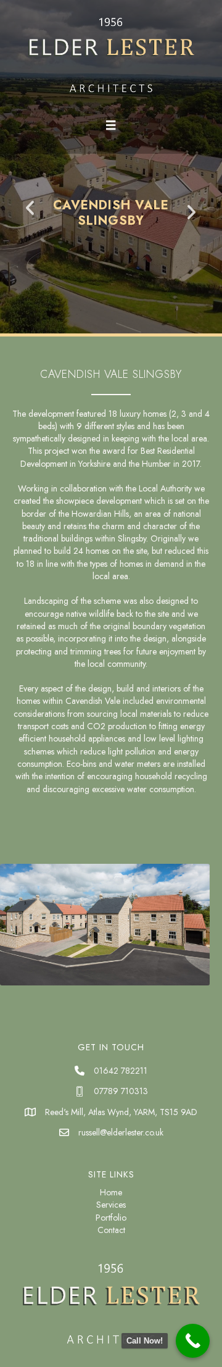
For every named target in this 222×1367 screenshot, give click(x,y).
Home (111, 1192)
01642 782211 (120, 1070)
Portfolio (111, 1217)
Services (111, 1204)
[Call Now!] (193, 1341)
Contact (111, 1230)
